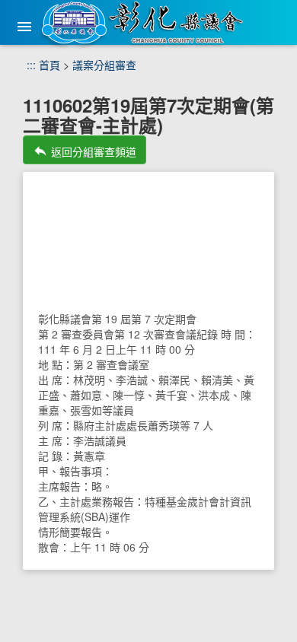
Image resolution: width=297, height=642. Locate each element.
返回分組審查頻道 (84, 151)
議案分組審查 (104, 64)
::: (31, 64)
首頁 (49, 64)
